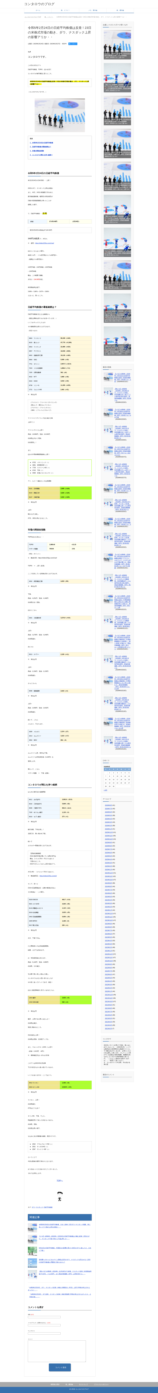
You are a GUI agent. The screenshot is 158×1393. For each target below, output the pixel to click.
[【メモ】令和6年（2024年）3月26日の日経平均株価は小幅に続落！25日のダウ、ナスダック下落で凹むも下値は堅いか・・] (32, 1243)
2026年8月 (108, 805)
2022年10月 (109, 961)
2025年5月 (108, 856)
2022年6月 (108, 974)
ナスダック (39, 1207)
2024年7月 (108, 890)
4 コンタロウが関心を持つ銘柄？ (41, 155)
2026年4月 (108, 819)
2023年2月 (108, 947)
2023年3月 (108, 944)
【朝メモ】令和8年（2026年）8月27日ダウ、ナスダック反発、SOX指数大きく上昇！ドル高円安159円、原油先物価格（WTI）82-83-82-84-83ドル (122, 432)
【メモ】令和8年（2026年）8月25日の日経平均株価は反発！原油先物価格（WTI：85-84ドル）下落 (122, 522)
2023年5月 (108, 937)
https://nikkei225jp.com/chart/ (44, 243)
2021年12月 (109, 995)
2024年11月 (109, 876)
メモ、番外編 (92, 10)
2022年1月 (108, 991)
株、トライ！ (65, 10)
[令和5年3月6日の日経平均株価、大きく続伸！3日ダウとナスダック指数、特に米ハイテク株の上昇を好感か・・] (32, 1231)
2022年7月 (108, 971)
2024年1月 (108, 910)
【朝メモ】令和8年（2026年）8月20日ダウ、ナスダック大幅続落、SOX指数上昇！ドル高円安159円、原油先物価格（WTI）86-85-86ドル (122, 622)
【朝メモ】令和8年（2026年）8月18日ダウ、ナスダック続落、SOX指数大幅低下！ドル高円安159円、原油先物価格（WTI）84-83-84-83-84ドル (122, 703)
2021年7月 (108, 1011)
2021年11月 (109, 998)
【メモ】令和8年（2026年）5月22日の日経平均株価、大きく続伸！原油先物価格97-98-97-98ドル (118, 253)
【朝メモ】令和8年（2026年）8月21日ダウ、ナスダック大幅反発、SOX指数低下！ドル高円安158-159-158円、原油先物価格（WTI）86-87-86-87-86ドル (122, 581)
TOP (34, 17)
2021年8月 (108, 1008)
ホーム (38, 10)
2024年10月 (109, 880)
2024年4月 (108, 900)
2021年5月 (108, 1018)
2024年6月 (108, 893)
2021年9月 (108, 1005)
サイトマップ (83, 1384)
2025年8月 (108, 846)
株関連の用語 (55, 1384)
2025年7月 (108, 849)
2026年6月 (108, 812)
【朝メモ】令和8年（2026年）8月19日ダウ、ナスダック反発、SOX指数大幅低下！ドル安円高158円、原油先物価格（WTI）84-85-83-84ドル (122, 662)
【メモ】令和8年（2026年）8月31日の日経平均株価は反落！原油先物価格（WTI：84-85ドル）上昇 (118, 55)
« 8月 (105, 790)
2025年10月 (109, 839)
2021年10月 (109, 1001)
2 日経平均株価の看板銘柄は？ (40, 146)
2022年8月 (108, 967)
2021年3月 (108, 1025)
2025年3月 (108, 863)
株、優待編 (120, 10)
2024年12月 (109, 873)
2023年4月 (108, 940)
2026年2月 (108, 825)
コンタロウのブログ (39, 4)
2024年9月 (108, 883)
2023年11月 (109, 917)
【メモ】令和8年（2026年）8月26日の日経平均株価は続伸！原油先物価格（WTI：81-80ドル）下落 (122, 488)
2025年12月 (109, 832)
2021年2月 (108, 1028)
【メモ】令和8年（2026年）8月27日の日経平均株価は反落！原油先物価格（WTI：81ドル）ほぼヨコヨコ (122, 451)
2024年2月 (108, 907)
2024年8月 (108, 886)
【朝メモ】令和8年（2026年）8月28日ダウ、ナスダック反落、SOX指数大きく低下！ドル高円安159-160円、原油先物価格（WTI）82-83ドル (122, 394)
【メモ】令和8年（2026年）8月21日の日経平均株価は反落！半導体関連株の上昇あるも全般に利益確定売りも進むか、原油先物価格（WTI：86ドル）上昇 (122, 601)
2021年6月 (108, 1015)
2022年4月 (108, 981)
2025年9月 (108, 842)
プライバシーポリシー (101, 1384)
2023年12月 (109, 913)
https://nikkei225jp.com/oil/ (48, 876)
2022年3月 (108, 984)
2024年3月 (108, 903)
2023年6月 (108, 934)
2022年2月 (108, 988)
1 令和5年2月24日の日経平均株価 (41, 142)
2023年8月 (108, 927)
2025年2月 (108, 866)
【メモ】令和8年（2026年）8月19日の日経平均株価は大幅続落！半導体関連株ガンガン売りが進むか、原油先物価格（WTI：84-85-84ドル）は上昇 (122, 682)
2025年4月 (108, 859)
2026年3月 (108, 822)
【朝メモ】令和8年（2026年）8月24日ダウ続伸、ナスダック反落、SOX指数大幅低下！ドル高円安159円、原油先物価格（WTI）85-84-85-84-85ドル (122, 539)
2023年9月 (108, 923)
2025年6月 (108, 852)
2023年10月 (109, 920)
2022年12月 (109, 954)
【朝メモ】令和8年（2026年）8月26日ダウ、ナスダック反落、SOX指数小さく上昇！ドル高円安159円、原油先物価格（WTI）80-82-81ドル (122, 469)
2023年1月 (108, 951)
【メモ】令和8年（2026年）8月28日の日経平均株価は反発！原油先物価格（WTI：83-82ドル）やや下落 (118, 121)
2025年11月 (109, 836)
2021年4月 (108, 1022)
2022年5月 (108, 978)
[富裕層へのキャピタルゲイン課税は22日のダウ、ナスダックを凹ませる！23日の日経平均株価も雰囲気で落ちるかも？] (32, 1266)
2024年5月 (108, 896)
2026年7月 (108, 808)
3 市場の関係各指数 (37, 151)
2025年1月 (108, 869)
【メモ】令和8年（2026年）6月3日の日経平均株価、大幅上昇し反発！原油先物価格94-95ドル (118, 154)
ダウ (33, 1207)
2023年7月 (108, 930)
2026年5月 (108, 815)
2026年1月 (108, 829)
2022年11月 (109, 957)
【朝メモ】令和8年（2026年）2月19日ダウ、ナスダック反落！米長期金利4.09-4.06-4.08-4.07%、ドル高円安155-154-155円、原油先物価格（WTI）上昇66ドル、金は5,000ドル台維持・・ (118, 349)
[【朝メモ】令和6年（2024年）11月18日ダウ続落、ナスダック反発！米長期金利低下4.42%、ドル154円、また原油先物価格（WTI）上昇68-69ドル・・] (32, 1278)
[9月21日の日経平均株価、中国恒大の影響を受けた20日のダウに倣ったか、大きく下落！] (32, 1254)
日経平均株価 (48, 1207)
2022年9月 (108, 964)
